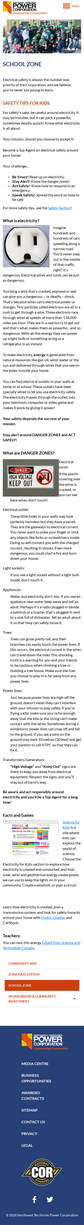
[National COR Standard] (42, 1172)
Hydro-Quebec (53, 917)
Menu (75, 6)
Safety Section (59, 208)
